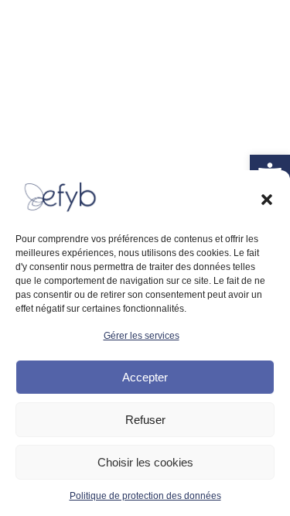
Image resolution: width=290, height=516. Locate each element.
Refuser (145, 419)
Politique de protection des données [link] (145, 495)
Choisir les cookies (145, 462)
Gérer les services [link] (141, 335)
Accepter (145, 377)
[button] (267, 199)
